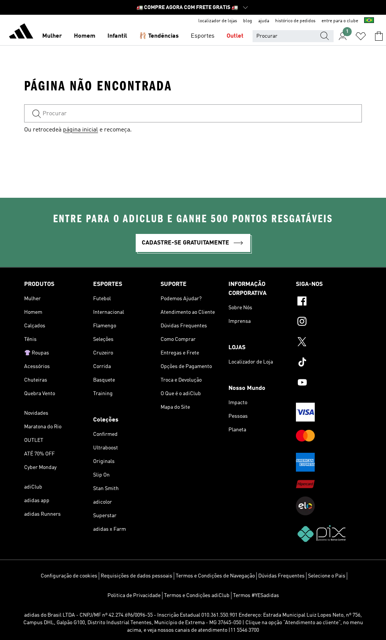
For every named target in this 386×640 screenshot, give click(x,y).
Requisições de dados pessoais (136, 576)
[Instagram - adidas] (329, 322)
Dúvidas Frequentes (281, 576)
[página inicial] (21, 32)
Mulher (52, 36)
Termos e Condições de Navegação (215, 576)
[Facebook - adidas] (329, 302)
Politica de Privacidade (134, 595)
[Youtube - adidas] (329, 383)
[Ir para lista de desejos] (361, 36)
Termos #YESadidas (256, 595)
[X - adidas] (329, 343)
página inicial (80, 130)
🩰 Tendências (159, 36)
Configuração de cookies (69, 576)
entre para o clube (340, 21)
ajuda (263, 21)
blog (247, 21)
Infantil (117, 36)
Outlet (235, 36)
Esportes (202, 36)
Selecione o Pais (326, 576)
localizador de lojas (217, 21)
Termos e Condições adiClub (197, 595)
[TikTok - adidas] (329, 363)
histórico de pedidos (295, 21)
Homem (84, 36)
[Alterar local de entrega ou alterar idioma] (369, 21)
